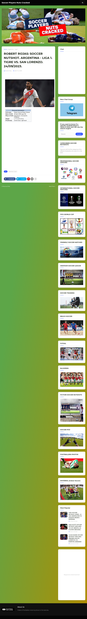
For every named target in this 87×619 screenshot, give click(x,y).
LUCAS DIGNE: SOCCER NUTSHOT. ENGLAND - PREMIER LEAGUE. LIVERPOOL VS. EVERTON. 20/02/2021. (76, 538)
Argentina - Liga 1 (13, 49)
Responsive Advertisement (72, 575)
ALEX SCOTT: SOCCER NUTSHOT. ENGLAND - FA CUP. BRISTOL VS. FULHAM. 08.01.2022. (75, 527)
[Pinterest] (28, 178)
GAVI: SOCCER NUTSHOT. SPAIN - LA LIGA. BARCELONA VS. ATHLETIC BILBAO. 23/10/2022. (75, 516)
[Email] (32, 178)
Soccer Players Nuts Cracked (16, 3)
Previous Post (6, 186)
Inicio (5, 49)
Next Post (51, 186)
